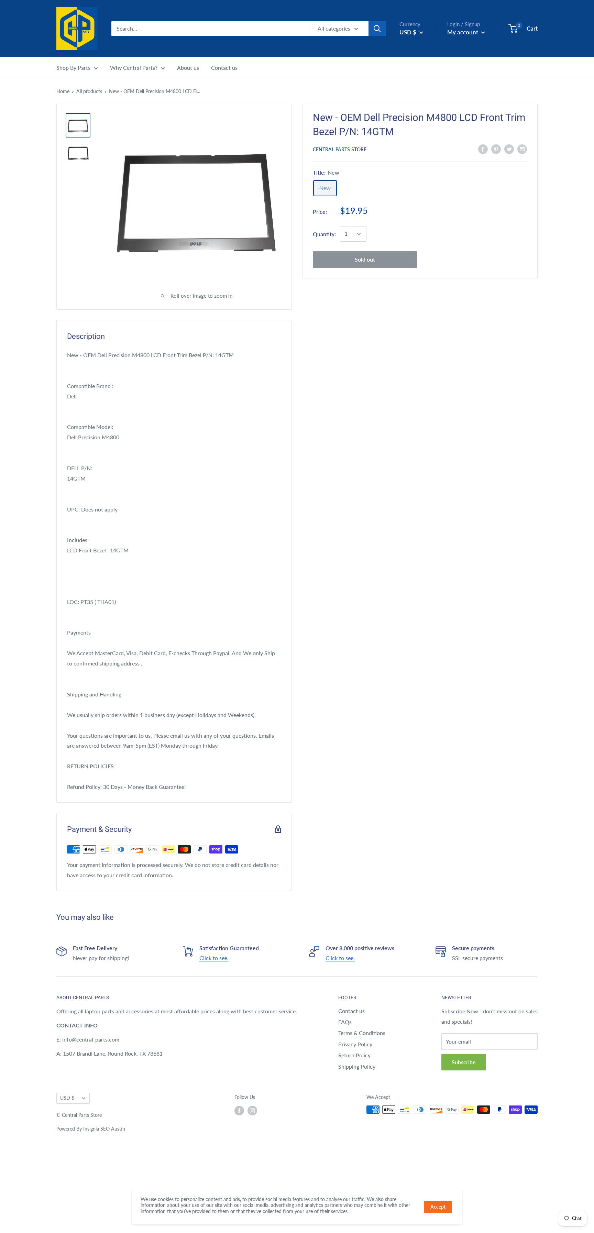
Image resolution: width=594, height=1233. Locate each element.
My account (463, 32)
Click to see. (214, 958)
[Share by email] (522, 148)
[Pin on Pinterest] (496, 148)
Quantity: (324, 234)
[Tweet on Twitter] (509, 148)
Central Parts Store (339, 149)
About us (188, 67)
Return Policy (354, 1055)
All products (89, 91)
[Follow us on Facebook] (239, 1110)
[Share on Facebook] (483, 148)
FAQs (345, 1022)
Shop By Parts (73, 67)
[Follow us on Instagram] (252, 1110)
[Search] (377, 28)
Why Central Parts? (133, 67)
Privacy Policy (355, 1044)
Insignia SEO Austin (104, 1129)
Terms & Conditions (361, 1033)
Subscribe (464, 1062)
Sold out (365, 259)
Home (62, 91)
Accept (438, 1207)
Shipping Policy (356, 1066)
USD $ (67, 1098)
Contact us (224, 67)
